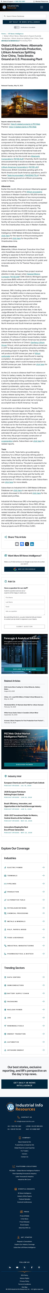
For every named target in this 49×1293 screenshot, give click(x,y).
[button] (2, 1)
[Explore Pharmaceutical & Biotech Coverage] (43, 954)
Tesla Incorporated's (16, 175)
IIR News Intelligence (15, 34)
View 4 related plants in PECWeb (22, 127)
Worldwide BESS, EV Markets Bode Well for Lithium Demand (23, 705)
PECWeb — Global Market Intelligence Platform (24, 1170)
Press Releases (24, 1222)
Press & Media (24, 1216)
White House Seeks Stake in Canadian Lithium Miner (21, 713)
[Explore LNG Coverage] (43, 1018)
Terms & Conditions (24, 1284)
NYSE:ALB (18, 159)
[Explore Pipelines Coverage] (43, 884)
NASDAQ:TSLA (32, 175)
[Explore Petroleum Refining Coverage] (43, 908)
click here (5, 235)
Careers (24, 1154)
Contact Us (24, 1157)
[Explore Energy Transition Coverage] (43, 1034)
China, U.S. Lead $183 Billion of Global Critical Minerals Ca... (24, 697)
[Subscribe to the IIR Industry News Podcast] (39, 1267)
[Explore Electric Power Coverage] (43, 867)
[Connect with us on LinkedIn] (10, 1267)
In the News (24, 1219)
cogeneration (7, 441)
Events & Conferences (24, 1202)
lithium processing (34, 192)
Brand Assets (24, 1225)
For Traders (24, 1151)
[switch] (17, 27)
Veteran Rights (24, 1278)
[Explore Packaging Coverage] (43, 1001)
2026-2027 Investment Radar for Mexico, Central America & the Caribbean (21, 816)
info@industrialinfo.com (26, 1121)
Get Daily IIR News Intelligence (24, 22)
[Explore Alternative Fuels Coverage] (43, 900)
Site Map (24, 1287)
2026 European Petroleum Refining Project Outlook (15, 793)
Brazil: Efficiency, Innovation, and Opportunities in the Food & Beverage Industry (22, 804)
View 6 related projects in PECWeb (25, 124)
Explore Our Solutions (24, 669)
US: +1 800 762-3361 (14, 1126)
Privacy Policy (24, 1281)
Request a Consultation (24, 1241)
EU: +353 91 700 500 (14, 1129)
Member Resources (41, 1)
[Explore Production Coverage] (43, 892)
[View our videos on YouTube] (17, 1267)
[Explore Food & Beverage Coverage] (43, 937)
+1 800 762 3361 (19, 1)
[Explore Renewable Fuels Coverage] (43, 1026)
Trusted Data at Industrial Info (24, 1145)
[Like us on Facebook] (32, 1267)
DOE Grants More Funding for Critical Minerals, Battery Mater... (22, 688)
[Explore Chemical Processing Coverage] (43, 913)
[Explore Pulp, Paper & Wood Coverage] (43, 929)
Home (3, 34)
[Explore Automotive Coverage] (43, 1042)
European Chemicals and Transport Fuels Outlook (24, 783)
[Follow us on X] (24, 1267)
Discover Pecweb (24, 764)
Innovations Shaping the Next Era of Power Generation (16, 828)
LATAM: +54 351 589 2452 (34, 1126)
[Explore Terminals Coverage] (43, 875)
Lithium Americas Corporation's (14, 167)
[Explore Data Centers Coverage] (43, 977)
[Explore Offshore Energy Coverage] (43, 1050)
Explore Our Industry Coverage (25, 1244)
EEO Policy (24, 1275)
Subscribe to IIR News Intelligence (24, 1247)
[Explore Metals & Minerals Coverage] (43, 921)
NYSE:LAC (33, 167)
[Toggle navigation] (42, 7)
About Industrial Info (24, 1142)
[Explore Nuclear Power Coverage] (43, 1009)
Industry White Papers (24, 1196)
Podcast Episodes (24, 1199)
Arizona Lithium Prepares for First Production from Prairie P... (24, 720)
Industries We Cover (24, 1179)
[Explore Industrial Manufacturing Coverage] (43, 945)
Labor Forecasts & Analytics (24, 1176)
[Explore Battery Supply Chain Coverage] (43, 993)
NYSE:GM (15, 277)
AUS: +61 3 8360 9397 (33, 1129)
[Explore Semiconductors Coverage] (43, 985)
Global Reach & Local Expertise (24, 1148)
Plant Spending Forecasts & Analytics (24, 1173)
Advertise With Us (24, 1228)
